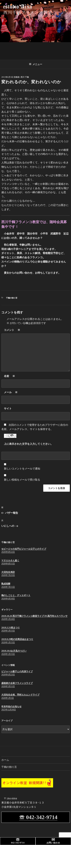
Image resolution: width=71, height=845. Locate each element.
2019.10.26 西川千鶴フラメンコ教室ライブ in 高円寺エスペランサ (34, 616)
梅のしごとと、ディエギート (16, 595)
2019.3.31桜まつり (10, 627)
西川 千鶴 (25, 77)
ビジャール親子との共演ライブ (17, 671)
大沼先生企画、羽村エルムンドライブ (20, 694)
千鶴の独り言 (11, 298)
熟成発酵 (5, 583)
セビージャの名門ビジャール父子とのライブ (23, 549)
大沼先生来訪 (8, 572)
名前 (9, 376)
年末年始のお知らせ (11, 706)
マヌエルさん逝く (10, 560)
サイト (8, 408)
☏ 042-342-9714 (38, 817)
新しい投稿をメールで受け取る (22, 479)
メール (11, 392)
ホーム (5, 760)
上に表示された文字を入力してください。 (28, 443)
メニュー (37, 64)
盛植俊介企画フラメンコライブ (17, 683)
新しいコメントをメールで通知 (22, 468)
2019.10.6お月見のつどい (14, 650)
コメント (12, 330)
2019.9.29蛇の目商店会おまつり (17, 639)
